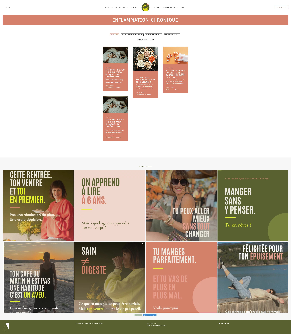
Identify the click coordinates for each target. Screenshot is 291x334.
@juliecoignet (145, 167)
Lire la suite (110, 85)
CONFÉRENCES (157, 7)
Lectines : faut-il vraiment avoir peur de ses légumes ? (145, 79)
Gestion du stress (171, 34)
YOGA (182, 7)
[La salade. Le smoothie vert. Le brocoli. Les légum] (109, 277)
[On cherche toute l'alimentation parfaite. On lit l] (252, 205)
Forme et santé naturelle (132, 34)
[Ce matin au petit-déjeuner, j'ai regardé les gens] (38, 277)
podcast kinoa (167, 7)
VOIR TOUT (115, 34)
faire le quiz (281, 7)
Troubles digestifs (146, 40)
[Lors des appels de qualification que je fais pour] (181, 205)
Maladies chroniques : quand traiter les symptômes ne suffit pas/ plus (175, 73)
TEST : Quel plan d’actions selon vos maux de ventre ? (89, 323)
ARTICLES (176, 7)
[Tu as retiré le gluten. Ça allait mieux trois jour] (181, 277)
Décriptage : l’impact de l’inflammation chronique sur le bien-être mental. (115, 73)
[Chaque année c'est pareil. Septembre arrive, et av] (38, 205)
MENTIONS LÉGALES (152, 323)
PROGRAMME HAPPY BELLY (122, 7)
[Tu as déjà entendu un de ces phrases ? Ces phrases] (252, 277)
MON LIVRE (134, 7)
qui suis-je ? (109, 7)
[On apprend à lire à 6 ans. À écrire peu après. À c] (109, 205)
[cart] (6, 7)
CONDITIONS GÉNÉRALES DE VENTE (156, 325)
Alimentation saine (153, 34)
